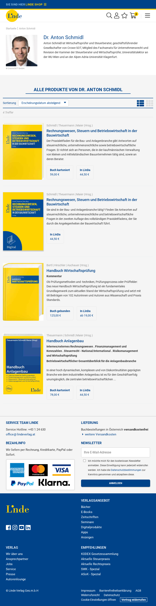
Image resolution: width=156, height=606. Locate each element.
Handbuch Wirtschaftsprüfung (71, 270)
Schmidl (51, 125)
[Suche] (109, 16)
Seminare (87, 522)
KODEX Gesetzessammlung (99, 554)
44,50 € (85, 172)
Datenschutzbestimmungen (126, 470)
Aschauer (73, 265)
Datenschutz (112, 595)
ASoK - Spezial (91, 574)
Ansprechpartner (17, 559)
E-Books (86, 512)
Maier (79, 125)
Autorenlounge (16, 579)
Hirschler (59, 265)
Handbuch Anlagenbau (65, 341)
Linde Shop (35, 4)
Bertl (49, 265)
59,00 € (60, 172)
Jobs (9, 564)
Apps (84, 532)
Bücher (85, 507)
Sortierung (9, 103)
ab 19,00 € (86, 313)
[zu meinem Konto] (116, 16)
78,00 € (60, 392)
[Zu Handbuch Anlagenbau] (23, 363)
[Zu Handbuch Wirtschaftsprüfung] (23, 291)
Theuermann (66, 125)
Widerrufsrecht (90, 595)
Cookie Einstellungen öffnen (98, 599)
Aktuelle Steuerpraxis (95, 559)
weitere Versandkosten (100, 434)
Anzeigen (87, 537)
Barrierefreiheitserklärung (115, 590)
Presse (10, 574)
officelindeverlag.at (20, 434)
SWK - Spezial (90, 569)
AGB (138, 590)
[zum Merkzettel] (124, 16)
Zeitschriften (89, 517)
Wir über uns (14, 554)
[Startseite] (14, 15)
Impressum (88, 590)
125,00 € (60, 313)
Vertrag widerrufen (133, 599)
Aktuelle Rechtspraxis (95, 564)
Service (11, 569)
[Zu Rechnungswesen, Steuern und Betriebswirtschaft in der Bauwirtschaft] (23, 151)
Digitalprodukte (91, 527)
